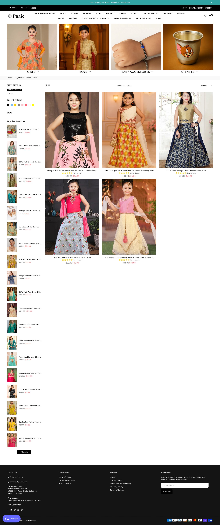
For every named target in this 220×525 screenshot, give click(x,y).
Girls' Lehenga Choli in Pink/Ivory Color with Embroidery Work (129, 258)
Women (86, 13)
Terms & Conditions (67, 480)
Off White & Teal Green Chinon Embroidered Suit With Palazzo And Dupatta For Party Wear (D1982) (30, 292)
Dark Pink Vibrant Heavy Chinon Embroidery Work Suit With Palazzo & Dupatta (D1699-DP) (30, 438)
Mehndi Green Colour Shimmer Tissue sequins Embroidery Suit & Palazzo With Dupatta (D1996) (30, 178)
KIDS (158, 18)
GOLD (62, 13)
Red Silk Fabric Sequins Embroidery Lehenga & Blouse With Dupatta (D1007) (30, 373)
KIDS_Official (19, 78)
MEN (98, 13)
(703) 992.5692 (29, 8)
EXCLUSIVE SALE (143, 18)
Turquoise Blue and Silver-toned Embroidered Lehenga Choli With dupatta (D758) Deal (30, 357)
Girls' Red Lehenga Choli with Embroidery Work (72, 258)
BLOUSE (134, 13)
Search (113, 477)
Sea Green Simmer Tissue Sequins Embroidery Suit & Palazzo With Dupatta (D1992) (30, 325)
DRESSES (181, 13)
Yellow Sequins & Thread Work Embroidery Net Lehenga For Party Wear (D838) (30, 308)
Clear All (10, 94)
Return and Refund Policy (120, 483)
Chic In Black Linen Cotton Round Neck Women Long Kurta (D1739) (30, 390)
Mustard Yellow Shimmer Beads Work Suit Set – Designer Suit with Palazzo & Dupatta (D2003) (30, 259)
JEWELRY (109, 13)
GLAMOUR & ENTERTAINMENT (95, 18)
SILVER (74, 13)
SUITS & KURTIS (150, 13)
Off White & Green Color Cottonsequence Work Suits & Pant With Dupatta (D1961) (30, 162)
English (13, 8)
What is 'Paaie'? (65, 477)
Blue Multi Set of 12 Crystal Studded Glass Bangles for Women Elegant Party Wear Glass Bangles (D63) (30, 129)
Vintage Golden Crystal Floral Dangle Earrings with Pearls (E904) (30, 211)
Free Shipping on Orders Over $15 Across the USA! (110, 2)
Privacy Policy (116, 480)
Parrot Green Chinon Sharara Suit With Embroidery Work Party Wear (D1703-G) (30, 406)
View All (24, 452)
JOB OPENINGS (65, 483)
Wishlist (208, 8)
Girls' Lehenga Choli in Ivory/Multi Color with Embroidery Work (129, 171)
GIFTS (60, 18)
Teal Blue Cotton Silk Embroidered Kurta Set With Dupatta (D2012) (30, 194)
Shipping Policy (116, 487)
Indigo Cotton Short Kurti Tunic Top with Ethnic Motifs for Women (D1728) (30, 276)
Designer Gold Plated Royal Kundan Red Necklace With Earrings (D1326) (30, 243)
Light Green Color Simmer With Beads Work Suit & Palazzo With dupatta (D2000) (30, 227)
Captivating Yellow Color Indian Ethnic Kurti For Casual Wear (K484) (30, 422)
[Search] (205, 16)
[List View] (49, 85)
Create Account (196, 8)
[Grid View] (46, 85)
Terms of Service (117, 490)
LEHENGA (167, 13)
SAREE (122, 13)
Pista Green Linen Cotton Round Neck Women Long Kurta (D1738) (30, 146)
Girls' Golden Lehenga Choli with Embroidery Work (186, 171)
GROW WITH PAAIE (122, 18)
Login (185, 8)
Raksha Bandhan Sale (43, 13)
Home (9, 78)
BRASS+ (72, 18)
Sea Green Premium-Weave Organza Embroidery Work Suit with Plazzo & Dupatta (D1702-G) (30, 341)
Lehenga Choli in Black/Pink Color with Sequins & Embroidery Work (72, 171)
